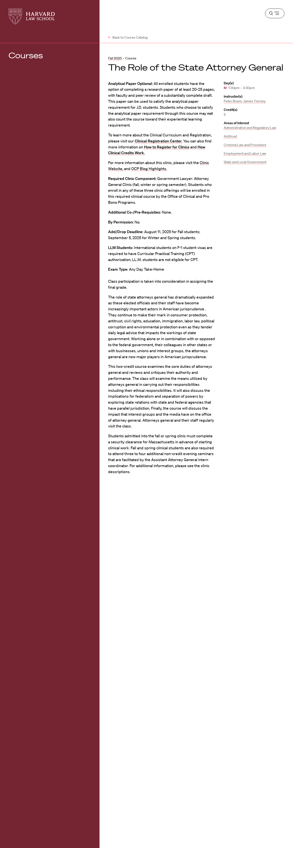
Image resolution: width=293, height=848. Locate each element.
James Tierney (254, 101)
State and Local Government (245, 162)
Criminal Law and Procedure (245, 145)
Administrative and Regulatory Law (250, 127)
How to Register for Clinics (166, 147)
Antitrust (230, 136)
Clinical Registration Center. (158, 141)
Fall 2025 (115, 58)
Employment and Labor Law (245, 153)
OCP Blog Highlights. (149, 168)
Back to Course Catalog (130, 37)
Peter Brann (233, 101)
